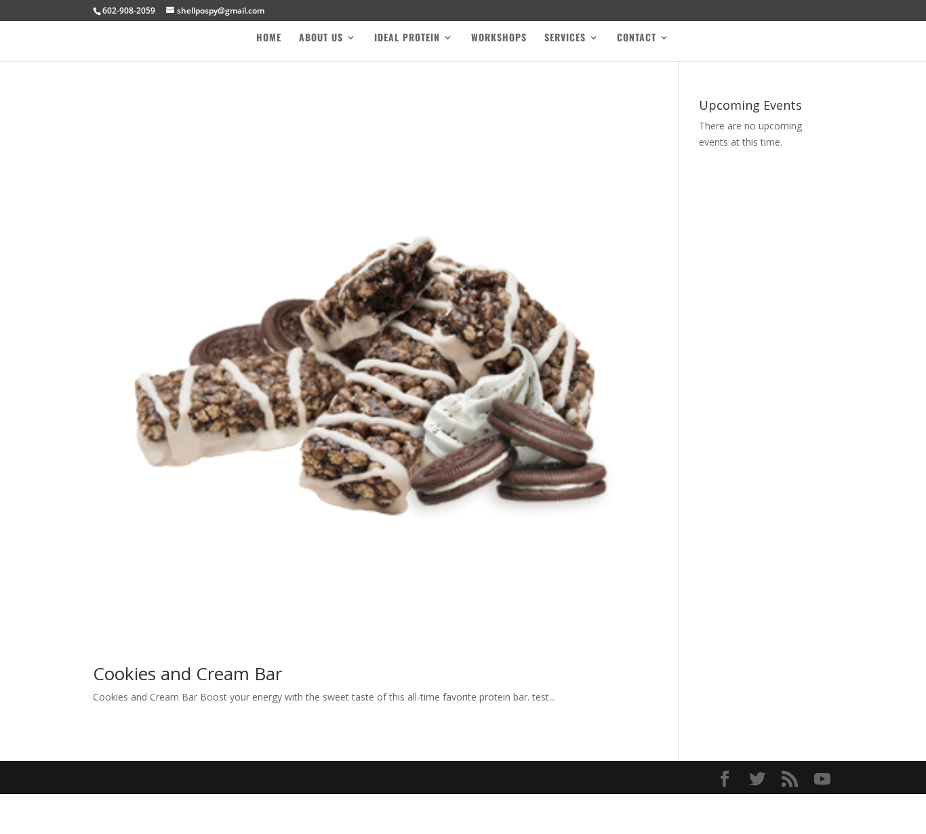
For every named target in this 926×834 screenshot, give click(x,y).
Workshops (499, 38)
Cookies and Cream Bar (187, 673)
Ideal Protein (407, 38)
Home (268, 38)
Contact (636, 38)
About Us (321, 38)
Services (565, 38)
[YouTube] (822, 779)
